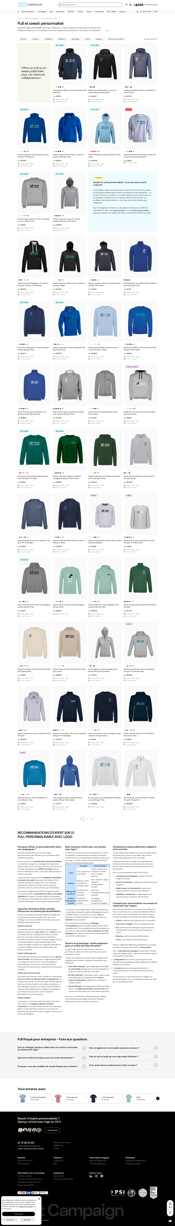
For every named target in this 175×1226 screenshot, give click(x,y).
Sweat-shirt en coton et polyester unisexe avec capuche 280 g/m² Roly (68, 413)
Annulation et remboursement (29, 1182)
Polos (139, 1097)
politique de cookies (25, 1206)
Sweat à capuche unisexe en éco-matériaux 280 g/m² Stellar (69, 284)
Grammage (75, 39)
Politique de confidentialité (135, 1161)
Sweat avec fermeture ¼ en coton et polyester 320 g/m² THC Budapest (69, 734)
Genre (88, 39)
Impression (48, 39)
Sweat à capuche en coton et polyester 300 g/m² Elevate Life (69, 348)
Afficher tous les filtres (115, 39)
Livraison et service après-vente (30, 1179)
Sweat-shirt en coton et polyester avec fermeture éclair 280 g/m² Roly (32, 413)
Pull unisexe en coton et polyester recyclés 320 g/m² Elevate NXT (139, 799)
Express (122, 12)
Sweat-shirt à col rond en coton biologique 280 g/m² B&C (68, 606)
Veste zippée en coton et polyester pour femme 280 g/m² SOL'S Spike (103, 670)
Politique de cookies (133, 1164)
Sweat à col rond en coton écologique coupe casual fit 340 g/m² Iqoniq (104, 734)
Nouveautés (99, 12)
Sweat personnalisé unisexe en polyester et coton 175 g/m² (139, 91)
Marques (99, 39)
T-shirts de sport (107, 1097)
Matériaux (62, 39)
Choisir (10, 1220)
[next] (158, 1098)
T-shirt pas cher (72, 1097)
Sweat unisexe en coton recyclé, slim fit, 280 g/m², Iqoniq (69, 670)
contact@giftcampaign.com (29, 1146)
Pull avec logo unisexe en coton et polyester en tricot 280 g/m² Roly (34, 220)
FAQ (155, 12)
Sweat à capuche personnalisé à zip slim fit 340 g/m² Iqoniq (68, 541)
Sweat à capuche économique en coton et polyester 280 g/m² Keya (68, 156)
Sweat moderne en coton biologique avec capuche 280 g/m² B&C (103, 606)
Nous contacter (23, 1164)
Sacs (51, 12)
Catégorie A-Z (59, 1161)
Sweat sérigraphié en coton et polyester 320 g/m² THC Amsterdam (34, 541)
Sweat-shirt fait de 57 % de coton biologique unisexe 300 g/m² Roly (34, 606)
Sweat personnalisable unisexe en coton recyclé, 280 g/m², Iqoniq (103, 348)
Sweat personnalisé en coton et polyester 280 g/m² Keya (70, 91)
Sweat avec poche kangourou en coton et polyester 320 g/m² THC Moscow (33, 284)
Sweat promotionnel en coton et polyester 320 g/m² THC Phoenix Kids (139, 670)
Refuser (27, 1220)
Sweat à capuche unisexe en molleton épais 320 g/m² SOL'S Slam (104, 284)
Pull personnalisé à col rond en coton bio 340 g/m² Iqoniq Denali (34, 670)
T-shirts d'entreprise (38, 1097)
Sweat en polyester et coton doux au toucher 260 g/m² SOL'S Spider (140, 348)
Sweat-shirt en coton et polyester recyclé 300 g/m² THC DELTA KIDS (139, 541)
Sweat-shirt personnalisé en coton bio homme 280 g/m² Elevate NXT (102, 91)
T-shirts (80, 12)
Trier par (23, 39)
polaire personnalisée (140, 210)
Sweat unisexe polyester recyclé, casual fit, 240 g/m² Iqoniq (139, 477)
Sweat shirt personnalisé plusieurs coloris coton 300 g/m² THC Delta (33, 477)
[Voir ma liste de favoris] (126, 4)
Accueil (20, 18)
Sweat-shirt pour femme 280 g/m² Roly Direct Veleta (102, 413)
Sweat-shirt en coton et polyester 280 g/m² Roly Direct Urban (140, 413)
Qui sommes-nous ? (25, 1161)
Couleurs (35, 39)
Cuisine (89, 12)
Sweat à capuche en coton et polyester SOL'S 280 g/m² (34, 734)
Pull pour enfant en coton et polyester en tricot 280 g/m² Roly (32, 799)
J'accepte (18, 1214)
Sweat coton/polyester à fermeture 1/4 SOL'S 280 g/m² (140, 606)
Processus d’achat (24, 1176)
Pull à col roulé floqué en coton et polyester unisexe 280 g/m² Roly (33, 348)
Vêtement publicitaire (31, 18)
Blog (55, 1164)
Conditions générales (98, 1164)
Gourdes (71, 12)
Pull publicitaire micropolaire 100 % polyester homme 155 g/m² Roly (140, 284)
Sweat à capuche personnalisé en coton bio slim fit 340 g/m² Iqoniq (104, 477)
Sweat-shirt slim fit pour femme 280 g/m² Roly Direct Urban (139, 734)
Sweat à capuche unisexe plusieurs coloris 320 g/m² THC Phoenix (33, 156)
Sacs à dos (60, 12)
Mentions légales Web (98, 1161)
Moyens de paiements (26, 1185)
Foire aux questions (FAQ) (63, 1179)
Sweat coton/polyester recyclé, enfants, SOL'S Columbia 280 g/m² (105, 541)
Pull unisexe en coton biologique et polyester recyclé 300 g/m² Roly (104, 799)
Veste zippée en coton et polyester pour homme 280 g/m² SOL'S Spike (67, 799)
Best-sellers (111, 12)
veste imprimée (119, 210)
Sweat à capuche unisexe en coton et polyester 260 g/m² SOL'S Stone (66, 220)
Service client (59, 1176)
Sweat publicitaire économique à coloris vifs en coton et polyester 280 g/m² (140, 156)
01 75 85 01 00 (26, 1142)
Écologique (42, 12)
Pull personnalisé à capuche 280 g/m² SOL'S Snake (104, 156)
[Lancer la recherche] (59, 5)
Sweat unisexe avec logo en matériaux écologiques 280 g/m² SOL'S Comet (67, 477)
